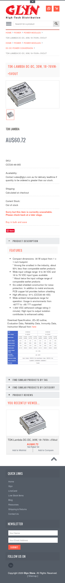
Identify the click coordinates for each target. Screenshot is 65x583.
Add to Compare (46, 450)
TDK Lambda (12, 129)
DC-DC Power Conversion (19, 48)
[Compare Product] (49, 9)
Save (12, 230)
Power (17, 32)
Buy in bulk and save (16, 222)
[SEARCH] (56, 24)
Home (8, 32)
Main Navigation (9, 24)
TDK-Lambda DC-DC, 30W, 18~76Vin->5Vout (32, 439)
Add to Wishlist (19, 450)
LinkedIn (10, 565)
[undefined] (21, 107)
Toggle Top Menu (32, 2)
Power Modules (32, 32)
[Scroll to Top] (55, 460)
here (34, 326)
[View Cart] (56, 9)
